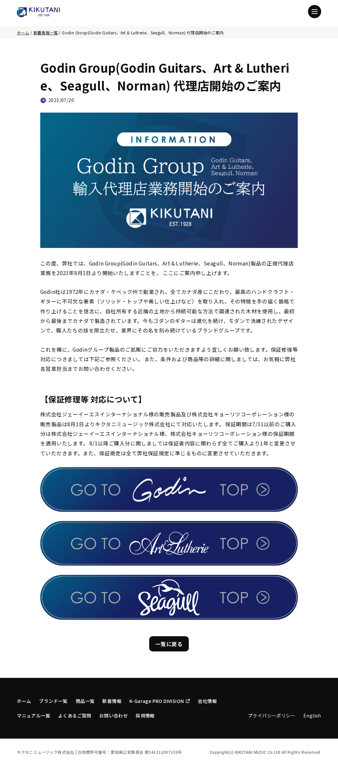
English (312, 715)
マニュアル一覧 (33, 715)
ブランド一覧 (53, 701)
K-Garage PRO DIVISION (156, 701)
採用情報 (145, 715)
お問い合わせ (113, 715)
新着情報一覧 (45, 32)
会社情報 (207, 701)
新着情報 (111, 701)
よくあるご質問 (74, 715)
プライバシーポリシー (271, 715)
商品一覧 (85, 701)
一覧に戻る (169, 643)
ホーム (23, 32)
